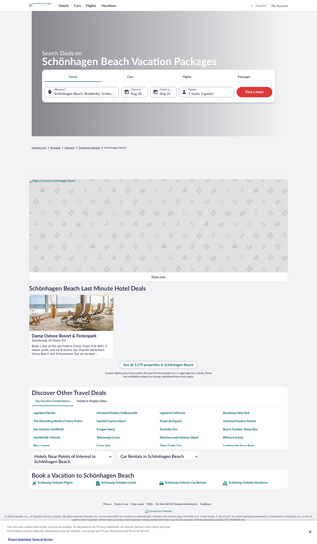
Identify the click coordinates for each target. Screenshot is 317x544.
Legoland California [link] (172, 413)
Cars (77, 6)
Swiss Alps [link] (104, 445)
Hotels (64, 6)
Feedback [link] (205, 504)
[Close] (310, 531)
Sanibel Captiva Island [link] (111, 421)
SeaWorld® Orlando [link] (46, 437)
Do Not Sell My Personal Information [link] (176, 504)
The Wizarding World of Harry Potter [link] (57, 421)
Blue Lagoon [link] (41, 445)
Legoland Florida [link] (44, 413)
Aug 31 (165, 94)
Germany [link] (69, 147)
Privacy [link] (107, 504)
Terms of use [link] (121, 504)
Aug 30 (136, 94)
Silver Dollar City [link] (171, 445)
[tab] (73, 77)
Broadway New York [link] (236, 413)
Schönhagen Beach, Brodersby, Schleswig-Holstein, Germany (86, 94)
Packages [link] (55, 147)
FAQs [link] (150, 504)
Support (261, 5)
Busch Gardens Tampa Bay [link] (240, 429)
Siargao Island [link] (106, 429)
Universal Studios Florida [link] (239, 421)
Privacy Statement (19, 539)
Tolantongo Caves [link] (108, 437)
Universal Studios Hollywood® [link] (117, 413)
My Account (279, 6)
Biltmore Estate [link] (233, 437)
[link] (63, 483)
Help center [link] (137, 504)
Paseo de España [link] (171, 421)
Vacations (108, 6)
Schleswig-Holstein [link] (89, 147)
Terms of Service (42, 539)
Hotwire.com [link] (39, 147)
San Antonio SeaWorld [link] (48, 429)
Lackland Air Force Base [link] (238, 445)
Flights (91, 6)
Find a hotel (254, 92)
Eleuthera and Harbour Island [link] (179, 437)
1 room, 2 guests (200, 94)
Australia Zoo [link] (168, 429)
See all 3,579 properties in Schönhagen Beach (158, 365)
